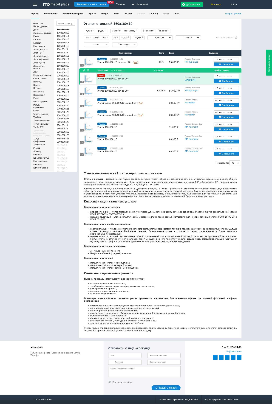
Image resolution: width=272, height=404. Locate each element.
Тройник (37, 117)
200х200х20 (63, 105)
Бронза (92, 13)
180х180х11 (63, 56)
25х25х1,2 (62, 145)
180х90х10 (62, 49)
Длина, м (159, 37)
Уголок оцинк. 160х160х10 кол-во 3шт (117, 115)
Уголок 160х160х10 (107, 127)
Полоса (36, 88)
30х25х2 (61, 165)
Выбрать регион (233, 13)
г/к (116, 37)
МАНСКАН (190, 80)
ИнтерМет (190, 102)
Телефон (226, 59)
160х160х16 (63, 42)
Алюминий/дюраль (73, 13)
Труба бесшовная (41, 120)
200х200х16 (63, 99)
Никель (129, 13)
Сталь (96, 44)
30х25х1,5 (62, 161)
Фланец (37, 151)
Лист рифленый (40, 59)
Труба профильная (39, 140)
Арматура (38, 23)
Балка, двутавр (40, 26)
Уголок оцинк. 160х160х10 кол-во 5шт (117, 103)
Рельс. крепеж (40, 101)
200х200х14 (63, 95)
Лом (35, 72)
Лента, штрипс (40, 49)
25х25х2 (61, 151)
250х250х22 (63, 138)
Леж (96, 37)
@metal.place (233, 351)
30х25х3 (61, 171)
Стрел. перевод (40, 114)
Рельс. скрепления (38, 106)
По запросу (130, 30)
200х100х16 (63, 85)
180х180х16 (63, 66)
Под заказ (163, 30)
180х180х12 (63, 59)
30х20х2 (61, 155)
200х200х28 (63, 122)
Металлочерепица (42, 75)
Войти (234, 4)
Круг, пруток (39, 46)
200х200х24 (63, 115)
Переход (37, 82)
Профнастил (39, 95)
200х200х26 (63, 118)
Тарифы (35, 355)
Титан (166, 13)
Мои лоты (216, 4)
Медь (117, 13)
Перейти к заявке (221, 70)
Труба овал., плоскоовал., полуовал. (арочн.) (42, 133)
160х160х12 (63, 32)
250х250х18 (63, 132)
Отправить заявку (269, 63)
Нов (105, 37)
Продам (101, 30)
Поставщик (124, 44)
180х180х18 (63, 69)
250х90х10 (62, 125)
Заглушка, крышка (42, 33)
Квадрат (37, 43)
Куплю (90, 30)
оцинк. (139, 37)
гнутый (125, 37)
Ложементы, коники (39, 67)
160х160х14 (63, 36)
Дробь (36, 29)
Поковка (37, 85)
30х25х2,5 (62, 168)
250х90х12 (62, 128)
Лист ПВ (37, 53)
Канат (36, 36)
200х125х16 (63, 89)
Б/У (88, 37)
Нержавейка (51, 13)
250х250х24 (63, 141)
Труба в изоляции (41, 124)
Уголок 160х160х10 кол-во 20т (112, 78)
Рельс (36, 98)
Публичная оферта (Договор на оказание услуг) (55, 352)
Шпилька (37, 164)
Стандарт (187, 37)
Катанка (37, 39)
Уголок (36, 148)
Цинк (176, 13)
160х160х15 (63, 39)
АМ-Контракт (191, 127)
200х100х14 (63, 79)
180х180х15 (63, 62)
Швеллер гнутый (41, 158)
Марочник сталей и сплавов (91, 4)
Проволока (38, 91)
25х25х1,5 (62, 148)
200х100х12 (63, 75)
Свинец (154, 13)
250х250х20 (63, 135)
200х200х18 (63, 102)
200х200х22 (63, 112)
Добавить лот (193, 4)
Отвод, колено (40, 78)
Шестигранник (40, 161)
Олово (141, 13)
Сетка (36, 110)
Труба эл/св (39, 144)
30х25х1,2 (62, 158)
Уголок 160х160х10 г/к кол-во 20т (114, 62)
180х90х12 (62, 52)
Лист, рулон (39, 63)
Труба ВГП (38, 127)
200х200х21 (63, 108)
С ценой (116, 30)
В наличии (148, 30)
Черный (35, 13)
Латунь (105, 13)
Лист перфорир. (41, 56)
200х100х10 (63, 72)
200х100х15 (63, 82)
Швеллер (37, 154)
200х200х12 (63, 92)
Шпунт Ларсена (40, 168)
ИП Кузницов (191, 62)
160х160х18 (63, 46)
